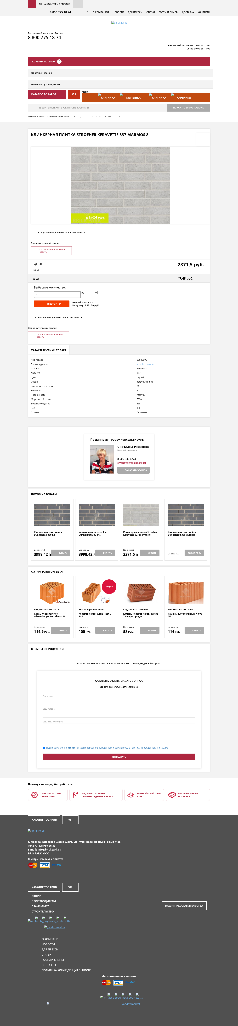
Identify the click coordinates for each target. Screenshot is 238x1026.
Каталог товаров (44, 820)
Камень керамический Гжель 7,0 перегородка (141, 615)
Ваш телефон (49, 708)
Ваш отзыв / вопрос (53, 721)
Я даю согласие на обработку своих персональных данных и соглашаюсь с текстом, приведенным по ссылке (107, 747)
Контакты (204, 12)
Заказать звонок (136, 470)
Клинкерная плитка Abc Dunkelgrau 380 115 (93, 533)
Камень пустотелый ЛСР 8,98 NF (185, 615)
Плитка (42, 117)
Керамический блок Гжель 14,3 (95, 615)
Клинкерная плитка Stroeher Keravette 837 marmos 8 (140, 533)
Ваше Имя (48, 696)
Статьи (150, 12)
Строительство (43, 911)
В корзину (54, 303)
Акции (36, 896)
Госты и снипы (168, 12)
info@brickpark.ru (49, 849)
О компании (101, 12)
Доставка (188, 12)
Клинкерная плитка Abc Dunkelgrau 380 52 (48, 533)
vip (74, 94)
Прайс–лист (40, 906)
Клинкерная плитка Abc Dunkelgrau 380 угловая (182, 533)
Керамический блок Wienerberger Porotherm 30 (49, 615)
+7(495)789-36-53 (45, 845)
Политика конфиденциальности (66, 970)
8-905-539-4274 (126, 459)
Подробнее (52, 523)
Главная (32, 117)
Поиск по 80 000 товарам (188, 107)
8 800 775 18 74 (60, 12)
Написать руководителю (45, 84)
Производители (44, 901)
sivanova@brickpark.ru (131, 463)
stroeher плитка (145, 364)
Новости (118, 12)
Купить (62, 553)
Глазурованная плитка (60, 117)
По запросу (194, 553)
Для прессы (135, 12)
